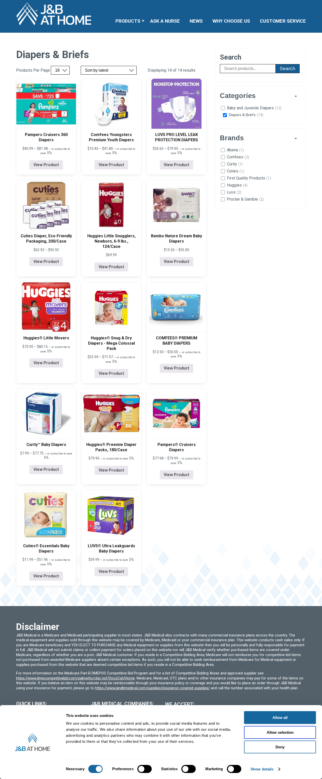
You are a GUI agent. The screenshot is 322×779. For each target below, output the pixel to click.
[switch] (144, 769)
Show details (262, 769)
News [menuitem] (196, 21)
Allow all (280, 717)
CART (290, 6)
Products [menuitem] (127, 21)
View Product (46, 164)
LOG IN (269, 6)
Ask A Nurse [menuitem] (165, 21)
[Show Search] (303, 6)
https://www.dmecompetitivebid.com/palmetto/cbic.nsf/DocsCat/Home (75, 678)
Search (287, 68)
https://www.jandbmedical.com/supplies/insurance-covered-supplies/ (152, 688)
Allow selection (280, 732)
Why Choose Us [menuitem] (231, 21)
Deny (280, 747)
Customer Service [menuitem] (283, 21)
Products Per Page (33, 70)
